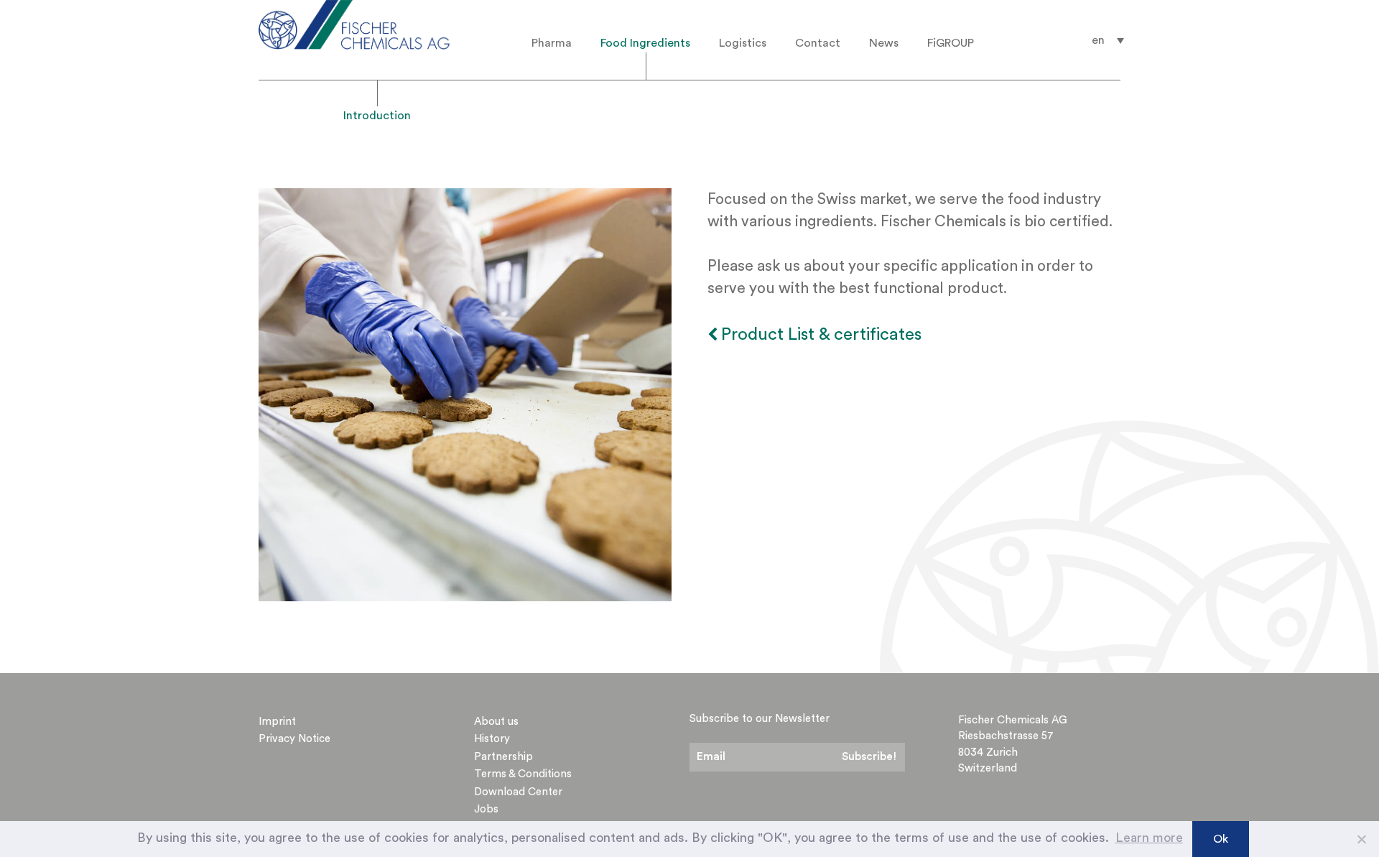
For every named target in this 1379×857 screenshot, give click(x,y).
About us (496, 721)
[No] (1361, 839)
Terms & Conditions (523, 774)
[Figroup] (375, 25)
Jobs (486, 809)
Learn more (1149, 837)
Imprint (277, 721)
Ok (1220, 839)
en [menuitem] (1098, 40)
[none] (1108, 40)
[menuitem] (1108, 40)
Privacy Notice (294, 738)
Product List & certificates (821, 334)
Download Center (518, 792)
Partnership (503, 756)
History (492, 738)
